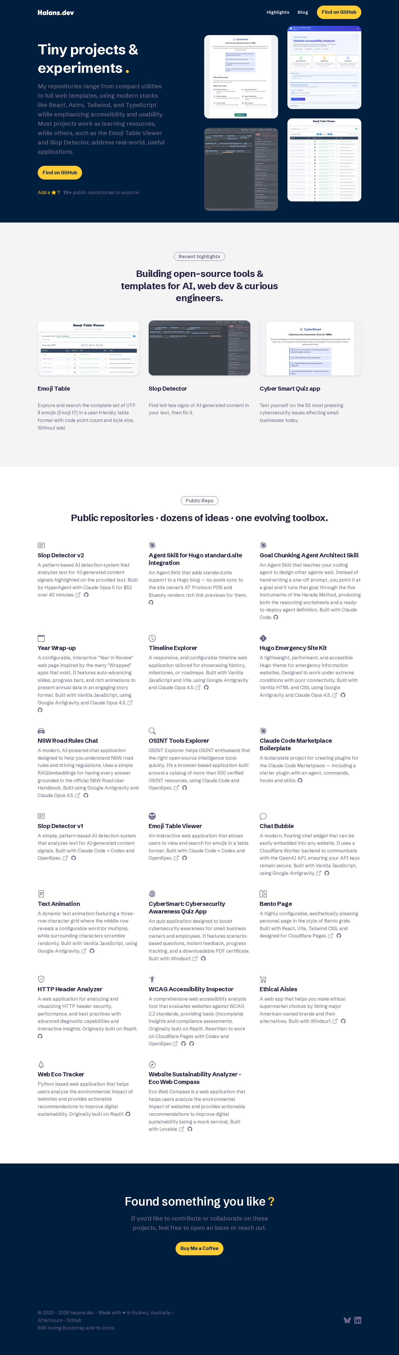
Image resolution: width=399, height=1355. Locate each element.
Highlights (278, 12)
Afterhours (50, 1320)
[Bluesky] (348, 1321)
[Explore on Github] (86, 595)
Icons (108, 1328)
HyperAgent (57, 587)
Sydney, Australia (151, 1313)
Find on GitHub (339, 12)
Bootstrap (74, 1328)
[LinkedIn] (357, 1321)
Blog (303, 12)
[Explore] (78, 595)
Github (74, 1320)
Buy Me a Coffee (199, 1248)
